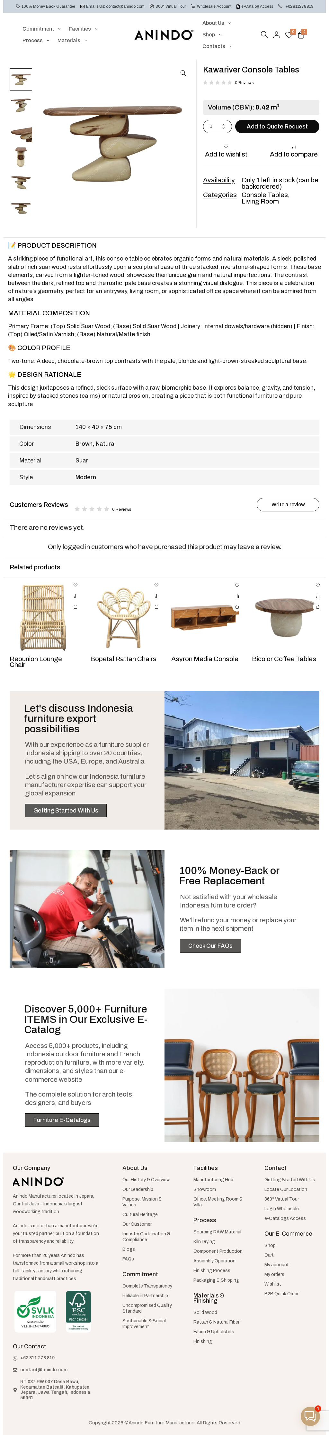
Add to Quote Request (277, 126)
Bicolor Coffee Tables (284, 658)
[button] (183, 72)
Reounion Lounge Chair (36, 661)
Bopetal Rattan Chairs (123, 658)
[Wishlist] (288, 34)
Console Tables (265, 195)
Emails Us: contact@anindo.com (115, 6)
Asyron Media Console (204, 658)
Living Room (260, 201)
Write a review (288, 504)
